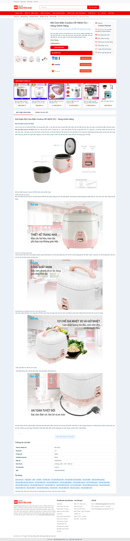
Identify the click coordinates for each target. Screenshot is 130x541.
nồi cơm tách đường (43, 488)
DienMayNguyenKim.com (60, 539)
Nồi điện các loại (44, 16)
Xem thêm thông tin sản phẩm (65, 436)
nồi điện (39, 479)
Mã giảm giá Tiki (61, 523)
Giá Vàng (42, 536)
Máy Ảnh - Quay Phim (80, 519)
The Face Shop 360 (33, 536)
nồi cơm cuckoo (74, 488)
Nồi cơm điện (53, 16)
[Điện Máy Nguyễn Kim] (22, 502)
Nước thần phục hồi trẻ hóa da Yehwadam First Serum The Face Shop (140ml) (43, 491)
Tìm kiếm (94, 7)
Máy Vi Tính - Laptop (80, 516)
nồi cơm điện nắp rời (52, 482)
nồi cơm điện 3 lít (64, 488)
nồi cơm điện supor (92, 482)
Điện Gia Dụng (45, 13)
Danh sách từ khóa (62, 521)
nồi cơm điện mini (105, 485)
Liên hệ (36, 1)
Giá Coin (53, 536)
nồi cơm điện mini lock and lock (25, 482)
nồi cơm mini (53, 488)
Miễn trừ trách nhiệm (63, 511)
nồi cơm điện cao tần (58, 479)
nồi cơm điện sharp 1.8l (37, 485)
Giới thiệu (29, 1)
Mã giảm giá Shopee (63, 528)
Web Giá (47, 536)
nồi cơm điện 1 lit (50, 485)
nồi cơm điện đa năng (98, 479)
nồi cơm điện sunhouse (22, 485)
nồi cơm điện (86, 479)
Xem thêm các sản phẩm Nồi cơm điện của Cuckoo (77, 29)
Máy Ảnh (111, 13)
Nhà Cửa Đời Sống (59, 13)
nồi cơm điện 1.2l (20, 488)
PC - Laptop (102, 13)
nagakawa (28, 479)
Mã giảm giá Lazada (63, 526)
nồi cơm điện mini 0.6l (63, 485)
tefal (34, 479)
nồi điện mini (46, 479)
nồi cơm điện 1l (31, 488)
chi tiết (41, 112)
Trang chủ (16, 1)
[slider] (18, 59)
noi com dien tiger (76, 485)
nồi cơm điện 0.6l (40, 482)
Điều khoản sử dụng (62, 509)
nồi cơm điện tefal (104, 482)
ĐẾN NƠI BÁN (59, 47)
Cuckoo (60, 29)
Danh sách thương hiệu (63, 516)
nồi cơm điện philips (65, 482)
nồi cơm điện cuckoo (79, 482)
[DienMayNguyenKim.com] (23, 7)
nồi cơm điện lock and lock (90, 485)
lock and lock (19, 479)
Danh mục (23, 1)
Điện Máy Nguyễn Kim (75, 539)
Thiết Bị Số (91, 13)
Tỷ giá (25, 536)
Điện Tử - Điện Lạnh (31, 13)
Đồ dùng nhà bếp (33, 16)
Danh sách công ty (62, 519)
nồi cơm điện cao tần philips (73, 479)
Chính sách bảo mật (62, 506)
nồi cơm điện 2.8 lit (86, 488)
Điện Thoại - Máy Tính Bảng (76, 13)
